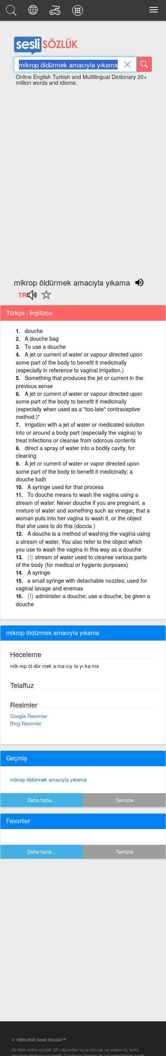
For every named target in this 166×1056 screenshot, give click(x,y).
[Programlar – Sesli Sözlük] (79, 12)
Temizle (124, 800)
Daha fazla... (41, 800)
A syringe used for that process (65, 487)
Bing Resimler (25, 723)
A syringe (38, 572)
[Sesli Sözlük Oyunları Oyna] (56, 12)
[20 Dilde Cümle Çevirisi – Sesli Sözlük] (34, 12)
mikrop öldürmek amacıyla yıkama (48, 779)
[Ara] (144, 64)
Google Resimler (28, 716)
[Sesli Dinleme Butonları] (27, 297)
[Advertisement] (83, 178)
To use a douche (45, 346)
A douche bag (42, 338)
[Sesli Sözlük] (12, 12)
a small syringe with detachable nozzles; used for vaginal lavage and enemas (81, 584)
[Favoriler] (44, 299)
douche (34, 331)
